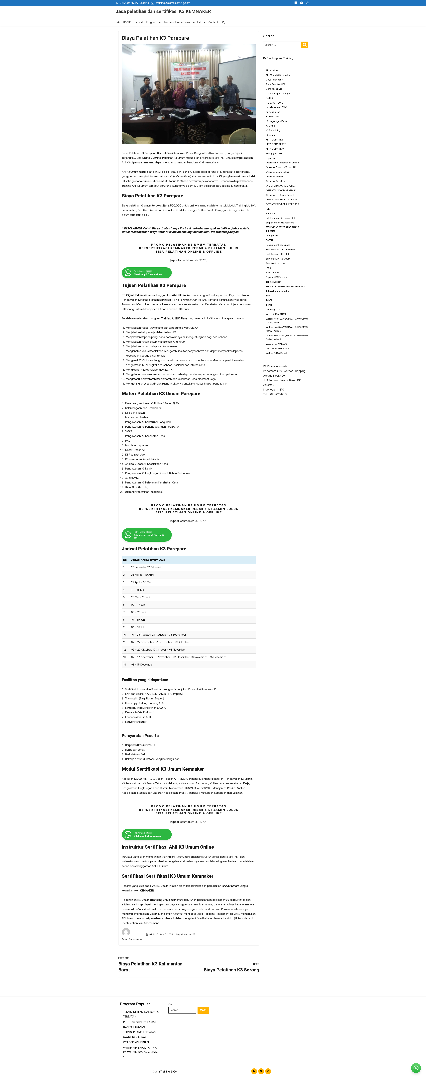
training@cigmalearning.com (173, 3)
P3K (268, 208)
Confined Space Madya (278, 93)
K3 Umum (270, 135)
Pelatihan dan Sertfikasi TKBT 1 (281, 218)
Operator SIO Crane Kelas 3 (280, 195)
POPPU (269, 240)
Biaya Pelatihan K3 (185, 934)
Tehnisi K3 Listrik (274, 281)
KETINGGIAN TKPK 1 (276, 148)
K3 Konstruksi (273, 116)
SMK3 (268, 268)
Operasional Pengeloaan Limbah (282, 162)
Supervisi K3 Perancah (277, 277)
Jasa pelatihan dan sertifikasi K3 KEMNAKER (163, 11)
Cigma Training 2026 (164, 1071)
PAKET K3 (270, 213)
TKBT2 (269, 300)
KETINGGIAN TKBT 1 (275, 139)
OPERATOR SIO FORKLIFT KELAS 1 (282, 199)
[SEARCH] (304, 44)
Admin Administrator (132, 939)
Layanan (270, 158)
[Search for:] (282, 45)
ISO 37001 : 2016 (274, 102)
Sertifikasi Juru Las (275, 263)
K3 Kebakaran (273, 112)
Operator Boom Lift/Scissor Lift (281, 167)
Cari (170, 1004)
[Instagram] (307, 3)
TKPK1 (269, 305)
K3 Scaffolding (273, 130)
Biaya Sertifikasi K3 (275, 84)
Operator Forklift (274, 176)
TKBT (268, 295)
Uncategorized (273, 309)
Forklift (269, 98)
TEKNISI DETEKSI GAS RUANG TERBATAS (285, 286)
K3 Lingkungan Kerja (276, 121)
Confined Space (274, 88)
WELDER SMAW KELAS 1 (277, 343)
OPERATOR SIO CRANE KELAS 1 (281, 185)
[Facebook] (296, 3)
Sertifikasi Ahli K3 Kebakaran (280, 249)
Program (151, 22)
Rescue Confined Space (278, 245)
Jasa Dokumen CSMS (276, 107)
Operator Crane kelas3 (277, 172)
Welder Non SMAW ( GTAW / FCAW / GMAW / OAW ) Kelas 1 (141, 1052)
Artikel (197, 22)
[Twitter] (302, 3)
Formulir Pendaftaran (177, 22)
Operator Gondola (275, 181)
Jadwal (138, 22)
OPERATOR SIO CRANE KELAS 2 (281, 190)
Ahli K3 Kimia (272, 70)
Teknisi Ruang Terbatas (277, 291)
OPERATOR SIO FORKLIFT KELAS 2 (282, 204)
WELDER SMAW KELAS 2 (277, 348)
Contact (213, 22)
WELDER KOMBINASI (276, 314)
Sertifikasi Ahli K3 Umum (278, 258)
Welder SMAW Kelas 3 (277, 353)
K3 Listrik (270, 125)
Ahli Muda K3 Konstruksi (278, 75)
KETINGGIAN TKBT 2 (276, 144)
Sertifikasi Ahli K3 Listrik (277, 254)
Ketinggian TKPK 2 (275, 153)
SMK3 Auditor (272, 272)
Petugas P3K (272, 235)
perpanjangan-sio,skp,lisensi (280, 222)
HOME (127, 22)
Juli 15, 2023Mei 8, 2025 (160, 934)
